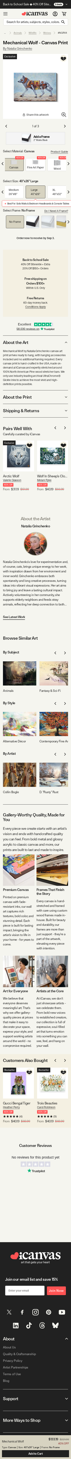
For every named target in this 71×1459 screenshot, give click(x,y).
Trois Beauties (47, 1103)
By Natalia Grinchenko (17, 48)
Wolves (47, 32)
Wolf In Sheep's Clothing (52, 476)
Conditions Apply (35, 306)
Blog (6, 1381)
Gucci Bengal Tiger (16, 1103)
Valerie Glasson (12, 480)
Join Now (56, 1291)
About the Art (15, 342)
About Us (9, 1347)
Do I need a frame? (56, 211)
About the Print (17, 397)
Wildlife (32, 32)
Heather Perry (11, 1107)
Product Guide (59, 151)
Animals (18, 32)
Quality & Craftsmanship (19, 1354)
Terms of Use (12, 1374)
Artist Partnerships (15, 1367)
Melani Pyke (44, 480)
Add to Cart (35, 1453)
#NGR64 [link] (62, 32)
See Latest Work (14, 617)
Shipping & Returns (21, 410)
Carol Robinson (46, 1107)
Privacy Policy (12, 1361)
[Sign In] (55, 14)
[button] (14, 164)
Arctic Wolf (11, 476)
